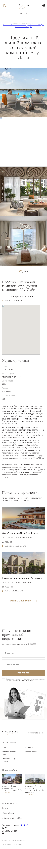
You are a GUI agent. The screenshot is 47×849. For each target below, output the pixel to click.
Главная (15, 23)
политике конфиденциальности (22, 680)
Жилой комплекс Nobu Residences (20, 533)
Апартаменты (26, 23)
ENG (25, 13)
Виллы (6, 808)
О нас (4, 747)
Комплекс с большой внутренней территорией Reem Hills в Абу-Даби (34, 789)
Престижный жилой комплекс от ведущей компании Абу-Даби (23, 25)
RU (21, 13)
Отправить (23, 673)
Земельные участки (13, 818)
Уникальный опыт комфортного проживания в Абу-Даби (12, 788)
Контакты (29, 747)
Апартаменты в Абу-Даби (23, 27)
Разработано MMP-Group (12, 844)
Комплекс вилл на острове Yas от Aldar (22, 578)
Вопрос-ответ (30, 752)
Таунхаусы (8, 813)
